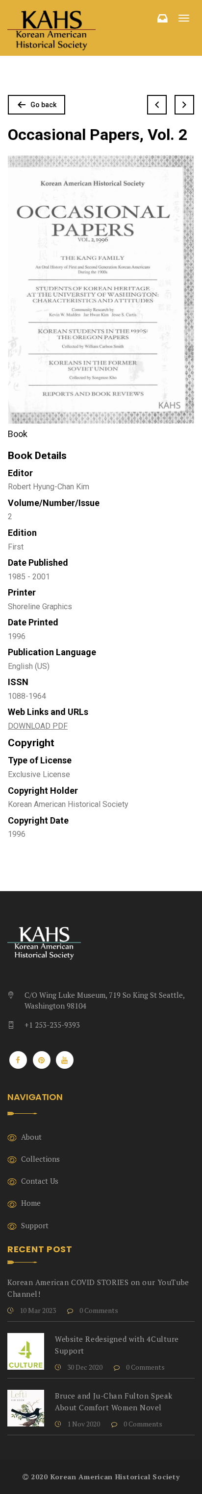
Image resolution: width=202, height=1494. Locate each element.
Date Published (38, 562)
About (31, 1137)
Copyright (31, 743)
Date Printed (33, 622)
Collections (40, 1159)
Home (31, 1203)
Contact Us (39, 1181)
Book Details (37, 455)
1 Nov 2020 (83, 1423)
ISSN (18, 682)
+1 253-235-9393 (52, 1025)
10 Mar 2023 (37, 1310)
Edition (22, 533)
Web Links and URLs (48, 712)
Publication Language (52, 652)
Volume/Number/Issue (54, 503)
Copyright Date (38, 820)
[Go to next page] (184, 105)
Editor (20, 473)
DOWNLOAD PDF (38, 726)
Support (35, 1225)
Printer (22, 592)
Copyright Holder (43, 790)
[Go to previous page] (157, 105)
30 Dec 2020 (84, 1367)
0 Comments (98, 1310)
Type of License (40, 760)
